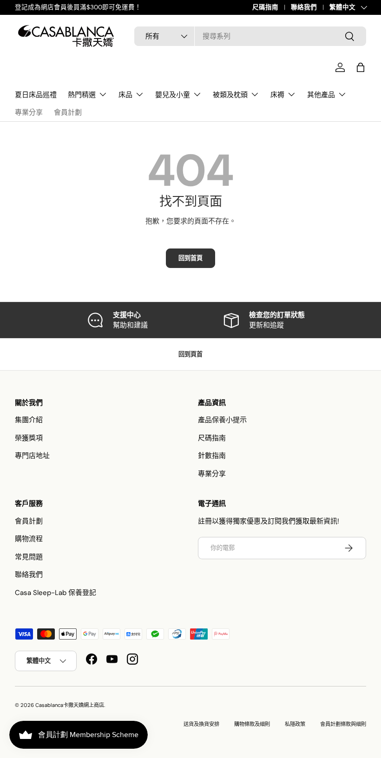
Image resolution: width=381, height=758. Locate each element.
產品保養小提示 (222, 420)
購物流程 (29, 538)
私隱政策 (295, 724)
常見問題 (29, 557)
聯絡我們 (304, 7)
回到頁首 (190, 354)
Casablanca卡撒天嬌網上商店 (69, 705)
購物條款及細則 (252, 724)
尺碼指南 (265, 7)
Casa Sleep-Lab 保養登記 (55, 592)
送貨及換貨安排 (201, 724)
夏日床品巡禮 (36, 94)
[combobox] (250, 36)
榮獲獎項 (29, 438)
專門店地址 (32, 455)
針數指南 (212, 455)
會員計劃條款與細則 (343, 724)
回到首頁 (190, 258)
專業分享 (29, 112)
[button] (360, 67)
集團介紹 (29, 420)
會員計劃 (68, 112)
